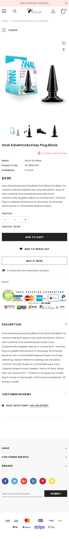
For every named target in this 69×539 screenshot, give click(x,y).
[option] (34, 78)
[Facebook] (5, 481)
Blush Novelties (33, 160)
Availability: (8, 170)
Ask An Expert (39, 405)
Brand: (5, 160)
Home (5, 21)
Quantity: (7, 213)
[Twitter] (14, 481)
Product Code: (10, 165)
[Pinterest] (42, 481)
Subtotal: (7, 226)
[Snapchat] (52, 481)
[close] (66, 3)
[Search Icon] (15, 11)
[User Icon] (53, 11)
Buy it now (34, 261)
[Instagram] (33, 481)
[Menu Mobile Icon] (4, 11)
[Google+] (24, 481)
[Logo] (34, 11)
